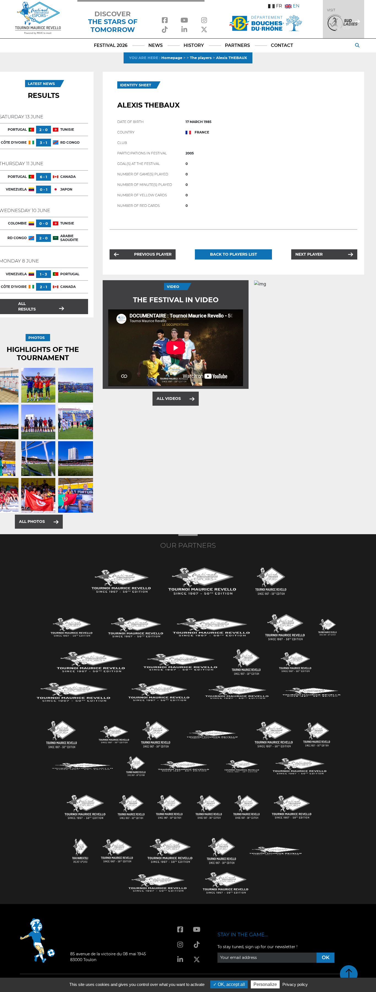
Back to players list (233, 254)
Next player (309, 254)
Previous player (152, 254)
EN (296, 6)
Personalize (265, 984)
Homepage (171, 57)
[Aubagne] (71, 627)
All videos (169, 398)
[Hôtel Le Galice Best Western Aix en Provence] (85, 807)
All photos (32, 521)
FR (279, 6)
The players (201, 57)
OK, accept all (231, 984)
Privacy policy (295, 984)
